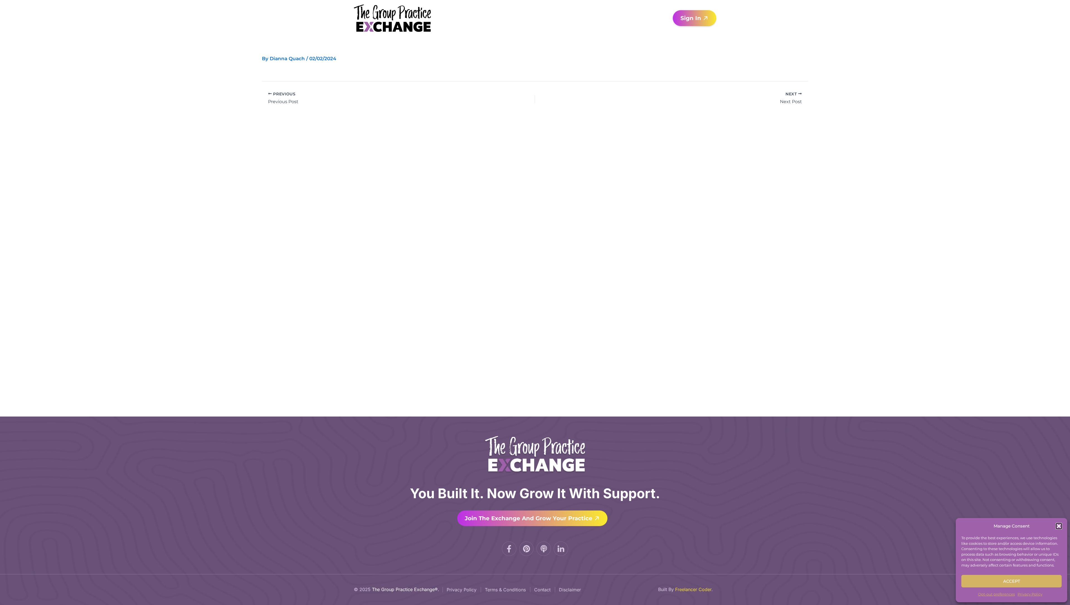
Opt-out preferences (996, 594)
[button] (1059, 526)
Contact (542, 589)
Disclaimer (570, 589)
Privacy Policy (1030, 594)
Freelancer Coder (693, 589)
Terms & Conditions (505, 589)
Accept (1011, 581)
